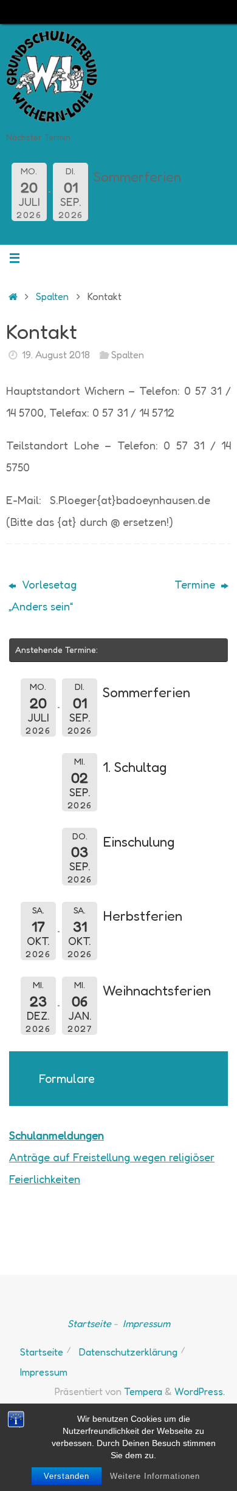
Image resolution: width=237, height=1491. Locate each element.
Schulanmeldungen (56, 1135)
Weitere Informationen (155, 1476)
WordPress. (199, 1391)
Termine (196, 584)
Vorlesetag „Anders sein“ (43, 595)
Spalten (52, 296)
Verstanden (66, 1476)
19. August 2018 (56, 355)
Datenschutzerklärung (128, 1352)
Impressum (146, 1323)
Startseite (89, 1323)
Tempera (143, 1391)
